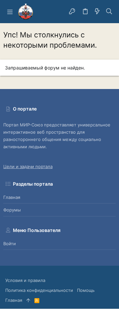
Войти (9, 243)
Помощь (86, 290)
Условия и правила (25, 280)
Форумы (12, 209)
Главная (11, 197)
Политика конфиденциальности (39, 290)
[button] (10, 12)
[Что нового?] (97, 11)
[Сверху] (28, 300)
